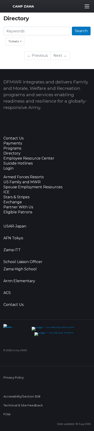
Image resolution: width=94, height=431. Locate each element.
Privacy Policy (13, 377)
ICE (6, 192)
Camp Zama (23, 6)
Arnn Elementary (19, 281)
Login (8, 168)
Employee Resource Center (28, 158)
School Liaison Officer (22, 262)
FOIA (6, 414)
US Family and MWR (22, 182)
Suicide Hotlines (18, 163)
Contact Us (13, 138)
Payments (12, 143)
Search (81, 31)
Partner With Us (18, 207)
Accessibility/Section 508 (21, 396)
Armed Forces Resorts (23, 177)
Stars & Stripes (16, 197)
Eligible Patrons (17, 212)
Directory (12, 153)
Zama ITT (12, 250)
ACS (7, 293)
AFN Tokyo (13, 238)
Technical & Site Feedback (23, 405)
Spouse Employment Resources (32, 187)
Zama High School (20, 269)
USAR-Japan (14, 226)
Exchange (12, 202)
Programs (12, 148)
